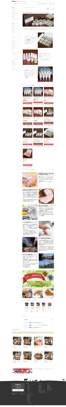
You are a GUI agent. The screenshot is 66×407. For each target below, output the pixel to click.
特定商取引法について (14, 62)
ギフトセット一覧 (15, 5)
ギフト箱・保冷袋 (14, 53)
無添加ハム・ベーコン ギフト (15, 18)
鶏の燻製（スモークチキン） (15, 41)
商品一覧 (13, 25)
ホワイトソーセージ (14, 37)
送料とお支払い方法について (50, 389)
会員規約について (40, 387)
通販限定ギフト (14, 14)
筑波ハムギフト (14, 11)
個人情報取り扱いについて (50, 388)
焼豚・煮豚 (13, 46)
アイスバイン (13, 39)
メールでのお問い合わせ (18, 390)
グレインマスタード (14, 55)
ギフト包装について (25, 3)
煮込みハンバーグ (14, 48)
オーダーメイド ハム (14, 32)
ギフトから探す (29, 386)
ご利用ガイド (40, 385)
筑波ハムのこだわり (14, 64)
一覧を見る (51, 319)
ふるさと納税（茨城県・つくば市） (42, 392)
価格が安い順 (29, 169)
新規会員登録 (40, 386)
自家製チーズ (13, 51)
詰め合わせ (13, 27)
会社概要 (13, 60)
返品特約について (49, 387)
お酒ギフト (13, 16)
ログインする (53, 1)
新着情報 (39, 389)
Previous (23, 307)
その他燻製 (13, 44)
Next (53, 307)
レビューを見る (13, 67)
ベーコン (13, 34)
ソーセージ (28, 391)
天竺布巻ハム (13, 30)
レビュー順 (36, 169)
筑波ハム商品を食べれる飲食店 (42, 391)
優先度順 (26, 169)
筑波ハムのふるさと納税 (14, 69)
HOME (12, 5)
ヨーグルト (28, 400)
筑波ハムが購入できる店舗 (41, 390)
